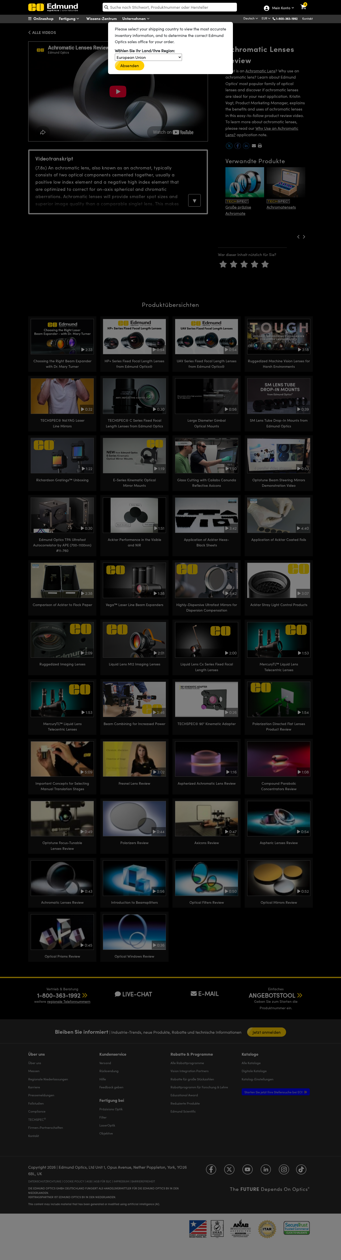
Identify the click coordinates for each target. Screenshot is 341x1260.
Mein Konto (281, 8)
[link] (306, 3)
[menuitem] (47, 18)
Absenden (129, 65)
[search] (170, 7)
